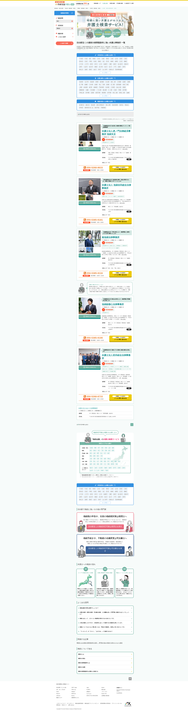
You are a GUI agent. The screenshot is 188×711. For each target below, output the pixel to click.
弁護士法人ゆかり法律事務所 (88, 408)
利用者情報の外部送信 (105, 703)
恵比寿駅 (105, 90)
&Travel (63, 689)
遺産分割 (87, 104)
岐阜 (98, 455)
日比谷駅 (107, 81)
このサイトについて (61, 703)
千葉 (102, 450)
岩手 (99, 447)
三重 (101, 455)
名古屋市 (101, 467)
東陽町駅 (95, 87)
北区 (104, 61)
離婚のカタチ (59, 697)
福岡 (91, 464)
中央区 (86, 58)
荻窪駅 (92, 92)
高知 (119, 461)
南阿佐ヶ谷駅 (122, 92)
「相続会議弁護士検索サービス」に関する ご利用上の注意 (93, 475)
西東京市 (126, 64)
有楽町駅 (81, 81)
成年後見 (81, 107)
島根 (105, 461)
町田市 (91, 64)
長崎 (98, 464)
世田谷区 (81, 61)
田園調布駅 (81, 90)
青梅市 (96, 66)
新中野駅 (125, 90)
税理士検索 (112, 3)
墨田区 (107, 58)
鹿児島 (112, 464)
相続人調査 (108, 104)
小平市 (114, 66)
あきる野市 (105, 69)
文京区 (98, 58)
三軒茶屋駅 (92, 90)
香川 (108, 461)
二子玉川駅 (98, 90)
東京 (91, 450)
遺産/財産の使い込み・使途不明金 (92, 107)
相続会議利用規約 (79, 703)
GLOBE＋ (89, 689)
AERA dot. (73, 693)
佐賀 (94, 464)
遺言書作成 (81, 104)
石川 (105, 453)
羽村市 (99, 69)
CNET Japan (74, 687)
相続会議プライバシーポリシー (92, 703)
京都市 (119, 467)
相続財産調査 (115, 104)
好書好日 (88, 691)
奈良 (101, 458)
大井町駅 (113, 87)
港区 (90, 58)
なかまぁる (89, 693)
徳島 (112, 461)
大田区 (125, 58)
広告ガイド (64, 705)
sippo (88, 687)
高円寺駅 (109, 92)
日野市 (123, 66)
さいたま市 (96, 470)
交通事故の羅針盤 (105, 695)
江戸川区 (81, 64)
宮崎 (108, 464)
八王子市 (86, 64)
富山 (101, 453)
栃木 (109, 450)
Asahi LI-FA (103, 693)
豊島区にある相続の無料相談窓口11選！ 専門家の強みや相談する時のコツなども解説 (99, 643)
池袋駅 (128, 92)
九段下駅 (86, 81)
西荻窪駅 (104, 92)
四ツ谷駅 (113, 84)
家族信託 (127, 104)
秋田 (102, 447)
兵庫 (94, 458)
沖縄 (116, 464)
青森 (95, 447)
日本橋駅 (119, 81)
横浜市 (91, 467)
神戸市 (114, 467)
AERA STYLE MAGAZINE (92, 695)
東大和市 (101, 66)
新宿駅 (107, 84)
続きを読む (125, 149)
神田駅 (97, 81)
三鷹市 (110, 64)
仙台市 (91, 470)
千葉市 (106, 470)
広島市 (123, 467)
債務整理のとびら (75, 697)
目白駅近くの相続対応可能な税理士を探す (105, 526)
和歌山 (109, 458)
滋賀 (105, 458)
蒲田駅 (124, 87)
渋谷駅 (115, 90)
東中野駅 (87, 92)
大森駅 (87, 90)
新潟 (91, 453)
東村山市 (81, 69)
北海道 (91, 447)
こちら (109, 476)
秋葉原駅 (92, 81)
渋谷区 (86, 61)
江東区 (112, 58)
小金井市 (86, 66)
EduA (57, 691)
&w (59, 689)
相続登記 (121, 104)
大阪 (91, 458)
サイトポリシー (70, 703)
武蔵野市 (105, 64)
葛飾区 (125, 61)
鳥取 (101, 461)
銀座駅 (124, 81)
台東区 (103, 58)
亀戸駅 (90, 87)
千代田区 (81, 58)
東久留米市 (120, 64)
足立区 (121, 61)
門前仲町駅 (101, 87)
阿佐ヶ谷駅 (115, 92)
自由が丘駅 (118, 87)
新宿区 (94, 58)
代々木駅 (110, 90)
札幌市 (105, 467)
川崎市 (102, 470)
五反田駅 (107, 87)
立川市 (100, 64)
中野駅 (119, 90)
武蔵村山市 (111, 69)
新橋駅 (86, 84)
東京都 (105, 137)
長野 (98, 453)
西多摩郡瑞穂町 (118, 69)
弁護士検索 (105, 3)
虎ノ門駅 (81, 84)
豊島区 (99, 61)
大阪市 (95, 467)
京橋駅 (128, 81)
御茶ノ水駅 (113, 81)
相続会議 (103, 689)
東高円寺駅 (98, 92)
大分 (105, 464)
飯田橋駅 (102, 81)
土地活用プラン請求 (129, 3)
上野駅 (80, 87)
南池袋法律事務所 (110, 237)
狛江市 (110, 66)
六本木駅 (91, 84)
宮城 (106, 447)
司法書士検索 (120, 3)
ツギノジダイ (104, 691)
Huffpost (73, 691)
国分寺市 (91, 66)
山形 (109, 447)
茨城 (106, 450)
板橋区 (112, 61)
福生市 (95, 69)
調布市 (114, 64)
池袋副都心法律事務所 (113, 304)
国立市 (106, 66)
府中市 (96, 64)
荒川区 (107, 61)
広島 (91, 461)
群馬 (113, 450)
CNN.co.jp (73, 689)
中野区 (90, 61)
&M (57, 689)
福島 (113, 447)
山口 (98, 461)
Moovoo (58, 693)
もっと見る (104, 72)
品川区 (116, 58)
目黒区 (121, 58)
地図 (129, 159)
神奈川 (94, 450)
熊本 (101, 464)
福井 (108, 453)
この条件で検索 (64, 43)
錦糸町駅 (86, 87)
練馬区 (116, 61)
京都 (98, 458)
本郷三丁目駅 (125, 84)
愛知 (91, 455)
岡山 (94, 461)
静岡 (94, 455)
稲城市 (119, 66)
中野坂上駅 (81, 92)
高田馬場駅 (118, 84)
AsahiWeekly (119, 693)
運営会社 (58, 705)
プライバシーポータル (117, 703)
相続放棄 (93, 104)
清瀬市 (86, 69)
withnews (58, 695)
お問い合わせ (71, 705)
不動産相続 (103, 107)
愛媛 (115, 461)
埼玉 (99, 450)
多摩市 (80, 66)
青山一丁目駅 (102, 84)
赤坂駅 (96, 84)
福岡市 (110, 467)
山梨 (94, 453)
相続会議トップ (97, 3)
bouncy (73, 695)
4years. (103, 687)
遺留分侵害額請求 (100, 104)
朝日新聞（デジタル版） (61, 687)
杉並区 (95, 61)
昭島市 (90, 69)
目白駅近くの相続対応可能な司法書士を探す (105, 549)
